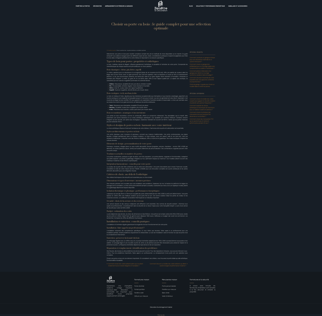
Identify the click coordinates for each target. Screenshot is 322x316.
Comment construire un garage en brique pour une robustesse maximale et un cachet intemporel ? (202, 59)
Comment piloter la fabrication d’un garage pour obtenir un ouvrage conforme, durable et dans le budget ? (201, 73)
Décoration (97, 6)
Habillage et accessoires (237, 6)
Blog (191, 6)
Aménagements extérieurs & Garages (119, 6)
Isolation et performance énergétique (210, 6)
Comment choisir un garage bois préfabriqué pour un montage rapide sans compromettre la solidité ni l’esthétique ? (202, 66)
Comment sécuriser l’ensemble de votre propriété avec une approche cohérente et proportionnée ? (202, 80)
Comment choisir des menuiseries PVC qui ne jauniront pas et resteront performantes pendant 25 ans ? (201, 121)
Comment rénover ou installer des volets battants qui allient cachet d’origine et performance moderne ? (168, 265)
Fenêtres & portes (83, 6)
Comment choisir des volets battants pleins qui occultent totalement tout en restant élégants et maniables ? (125, 265)
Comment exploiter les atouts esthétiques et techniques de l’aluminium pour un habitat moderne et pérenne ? (202, 107)
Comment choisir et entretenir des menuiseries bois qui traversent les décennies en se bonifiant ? (200, 114)
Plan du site (161, 315)
